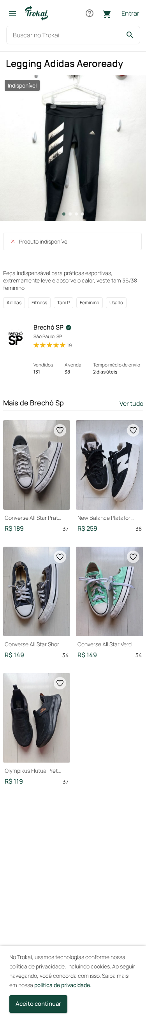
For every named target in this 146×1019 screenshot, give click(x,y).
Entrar (130, 13)
